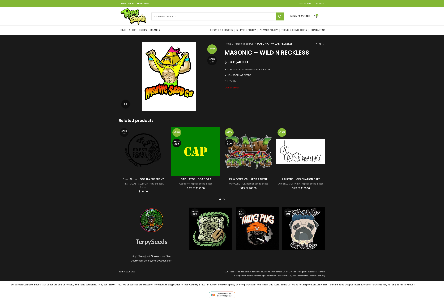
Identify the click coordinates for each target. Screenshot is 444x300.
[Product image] (257, 228)
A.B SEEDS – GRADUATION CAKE (301, 179)
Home (228, 43)
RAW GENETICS (237, 183)
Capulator (184, 183)
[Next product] (323, 43)
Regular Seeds (156, 183)
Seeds (143, 187)
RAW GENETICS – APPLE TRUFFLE (248, 179)
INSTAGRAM (305, 3)
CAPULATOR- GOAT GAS (196, 179)
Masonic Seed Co (244, 43)
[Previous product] (316, 43)
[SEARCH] (280, 16)
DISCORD (319, 3)
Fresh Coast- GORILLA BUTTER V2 (143, 179)
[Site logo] (133, 16)
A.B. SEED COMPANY (289, 183)
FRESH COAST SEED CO (135, 183)
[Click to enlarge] (125, 104)
